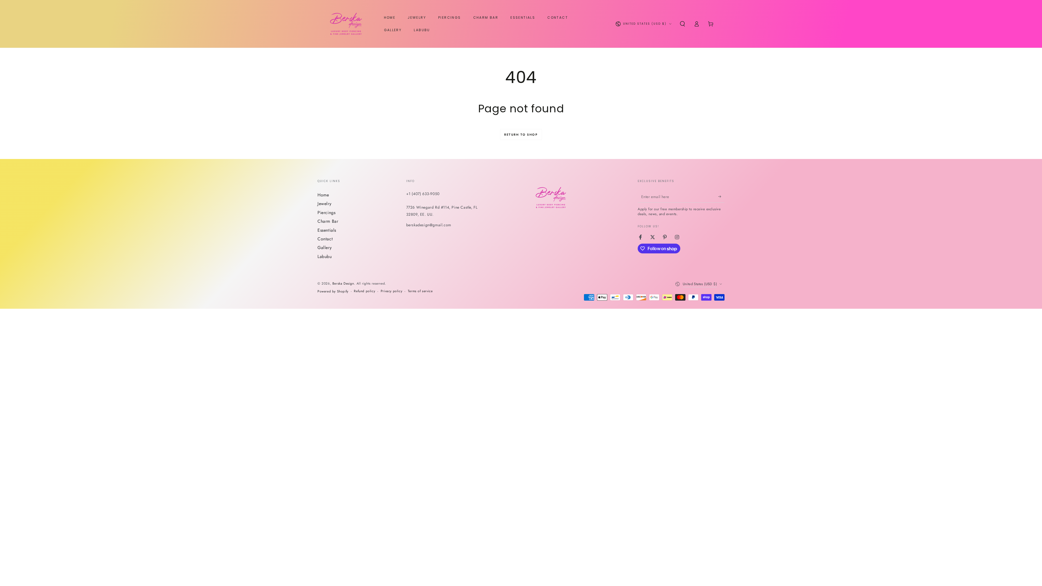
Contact (325, 239)
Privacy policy (391, 291)
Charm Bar (327, 221)
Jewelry (324, 203)
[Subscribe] (721, 196)
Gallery (324, 247)
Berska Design (343, 283)
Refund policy (364, 291)
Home (323, 195)
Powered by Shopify (332, 291)
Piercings (326, 212)
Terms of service (420, 291)
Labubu (324, 256)
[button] (682, 24)
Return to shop (521, 134)
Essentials (326, 230)
